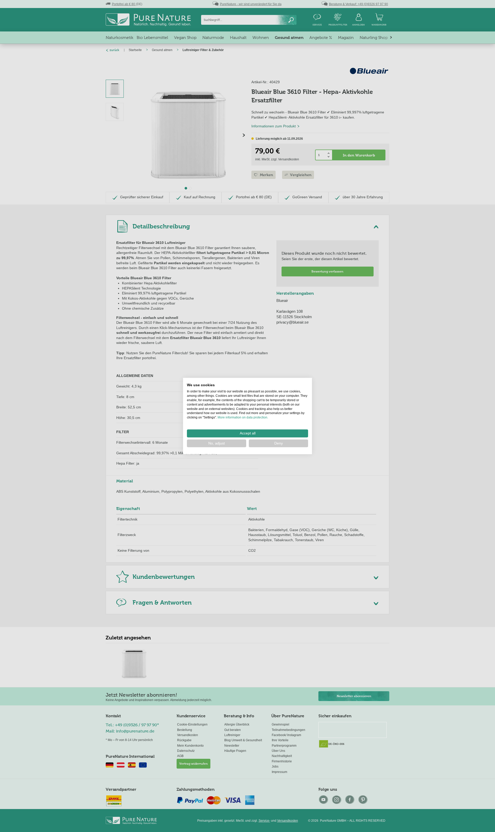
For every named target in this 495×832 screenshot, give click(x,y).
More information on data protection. (243, 417)
